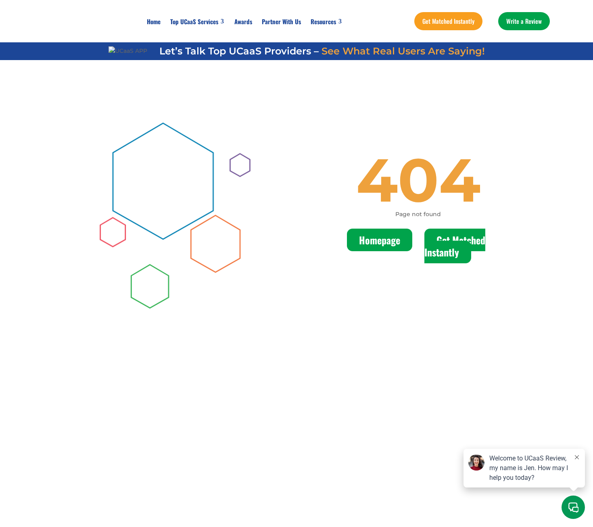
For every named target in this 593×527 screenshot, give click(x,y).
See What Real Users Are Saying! (403, 51)
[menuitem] (153, 21)
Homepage (379, 240)
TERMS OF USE (175, 419)
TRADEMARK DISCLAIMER (397, 419)
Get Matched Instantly (454, 246)
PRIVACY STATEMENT (275, 419)
